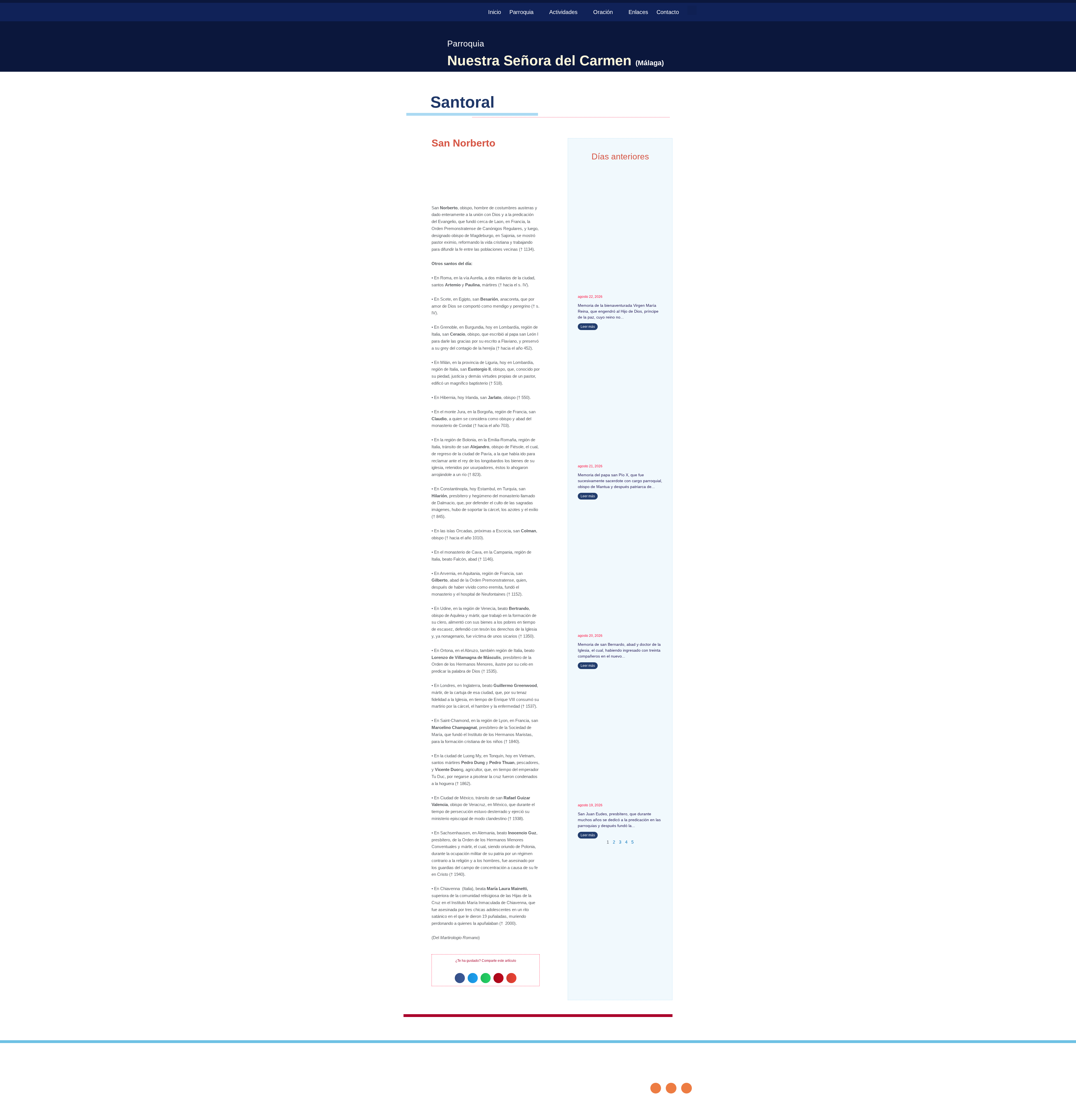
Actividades (563, 12)
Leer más (588, 327)
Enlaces (638, 12)
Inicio (494, 12)
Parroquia (521, 12)
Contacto (668, 12)
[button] (692, 10)
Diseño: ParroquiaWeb (674, 1103)
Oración (603, 12)
